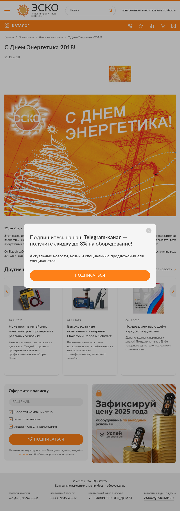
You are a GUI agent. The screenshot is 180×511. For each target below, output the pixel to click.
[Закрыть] (148, 230)
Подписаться (90, 275)
